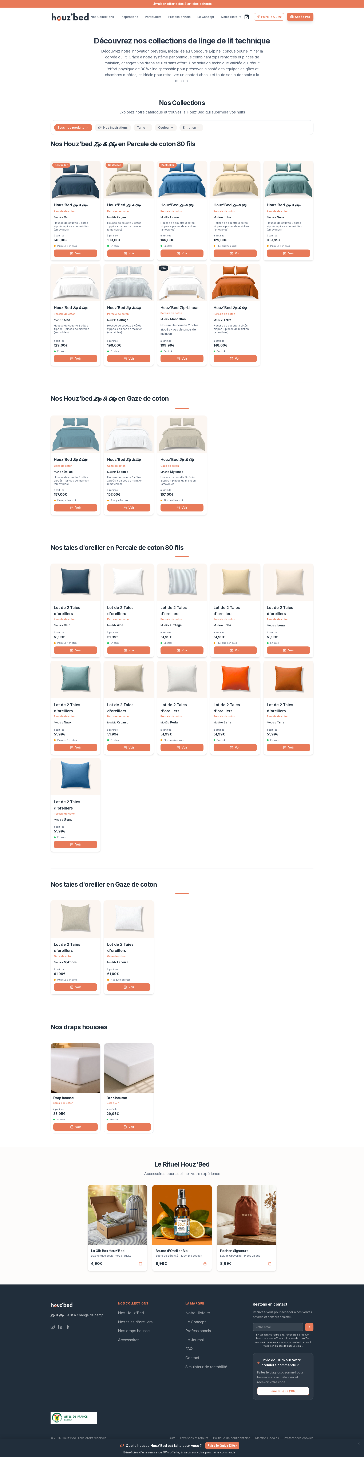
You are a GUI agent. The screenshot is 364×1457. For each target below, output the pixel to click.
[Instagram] (53, 1327)
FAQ (189, 1348)
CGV (172, 1438)
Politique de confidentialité (231, 1438)
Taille (141, 127)
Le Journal (194, 1340)
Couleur (164, 127)
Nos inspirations (115, 127)
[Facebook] (68, 1327)
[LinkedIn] (60, 1327)
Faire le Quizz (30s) (222, 1445)
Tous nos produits (71, 127)
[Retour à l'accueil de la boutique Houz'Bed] (70, 17)
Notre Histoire (231, 17)
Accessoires (128, 1340)
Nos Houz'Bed (131, 1313)
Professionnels (179, 17)
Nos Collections (102, 17)
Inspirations (129, 17)
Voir (78, 253)
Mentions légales (267, 1438)
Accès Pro (302, 17)
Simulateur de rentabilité (206, 1366)
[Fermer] (358, 1443)
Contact (192, 1358)
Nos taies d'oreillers (135, 1321)
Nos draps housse (134, 1331)
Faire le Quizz (271, 17)
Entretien (189, 127)
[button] (87, 127)
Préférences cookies (298, 1438)
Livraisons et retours (194, 1438)
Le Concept (205, 17)
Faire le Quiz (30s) (283, 1391)
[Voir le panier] (246, 17)
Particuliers (153, 17)
